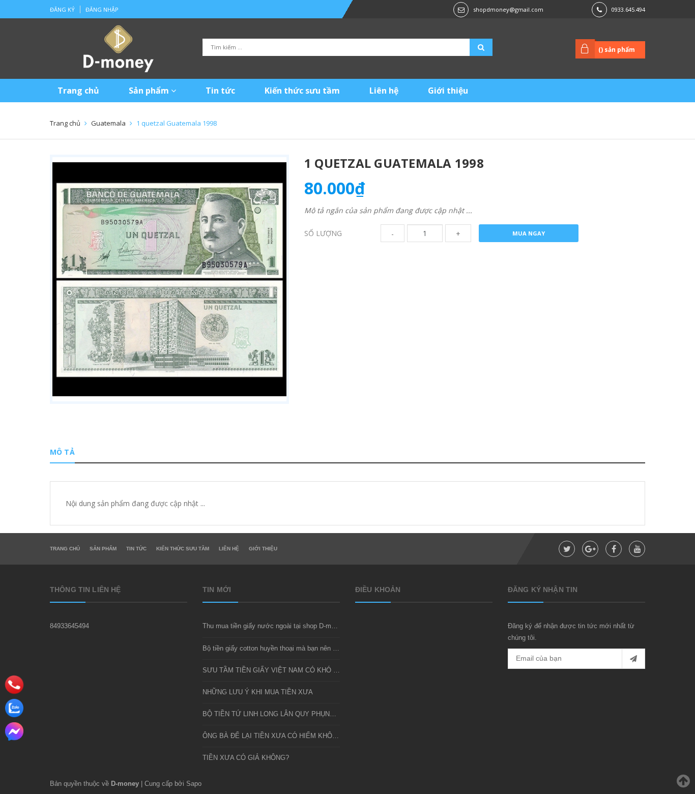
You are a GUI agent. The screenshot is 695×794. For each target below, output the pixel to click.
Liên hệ (383, 90)
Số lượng (323, 233)
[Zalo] (14, 708)
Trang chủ (78, 90)
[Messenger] (14, 731)
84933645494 (69, 626)
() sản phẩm (616, 49)
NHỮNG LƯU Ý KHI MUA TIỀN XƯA (257, 692)
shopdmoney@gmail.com (508, 9)
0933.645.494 (628, 9)
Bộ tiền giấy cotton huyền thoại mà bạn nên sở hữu (278, 648)
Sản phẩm (150, 90)
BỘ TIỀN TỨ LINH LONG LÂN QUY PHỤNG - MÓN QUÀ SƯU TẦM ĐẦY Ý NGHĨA (326, 714)
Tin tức (220, 90)
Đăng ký (62, 9)
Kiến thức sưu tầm (302, 90)
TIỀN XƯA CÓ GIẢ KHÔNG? (245, 757)
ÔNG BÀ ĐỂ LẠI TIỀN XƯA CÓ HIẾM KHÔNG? (273, 736)
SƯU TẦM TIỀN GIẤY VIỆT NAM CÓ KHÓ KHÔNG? (281, 670)
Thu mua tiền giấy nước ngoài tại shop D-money (273, 626)
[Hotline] (14, 684)
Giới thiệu (448, 90)
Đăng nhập (102, 9)
